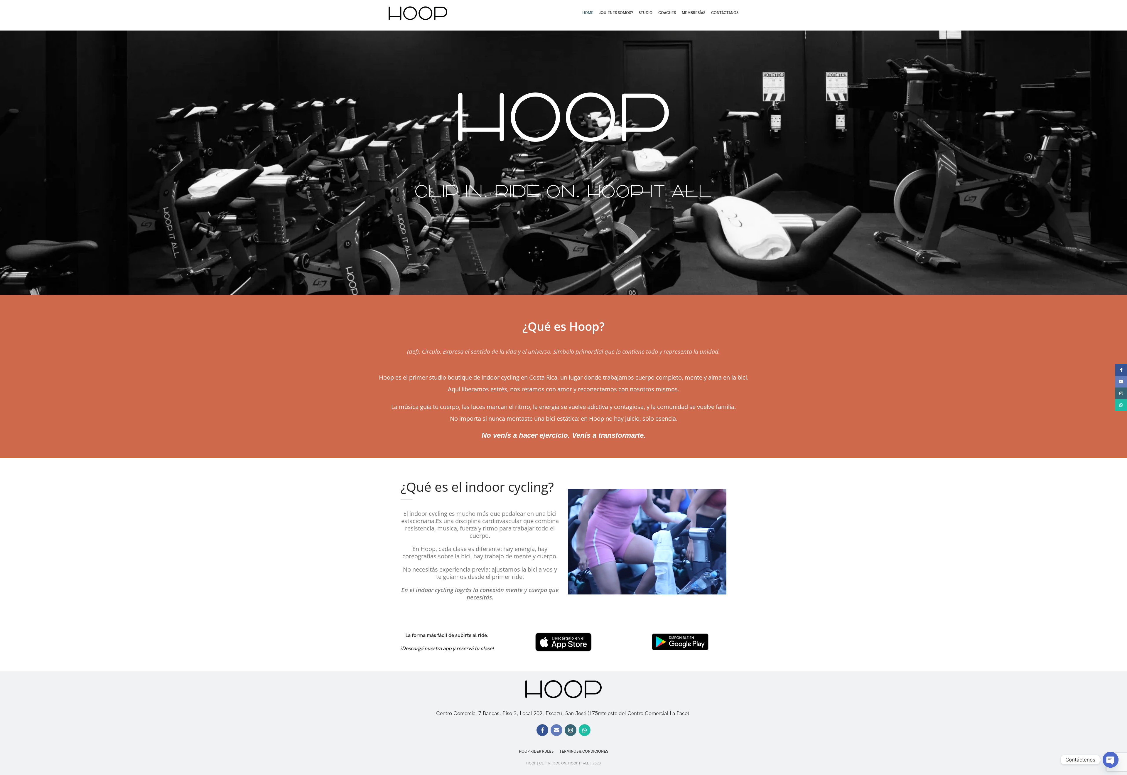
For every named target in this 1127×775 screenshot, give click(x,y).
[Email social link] (556, 730)
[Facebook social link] (542, 730)
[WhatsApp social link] (585, 730)
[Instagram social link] (570, 730)
